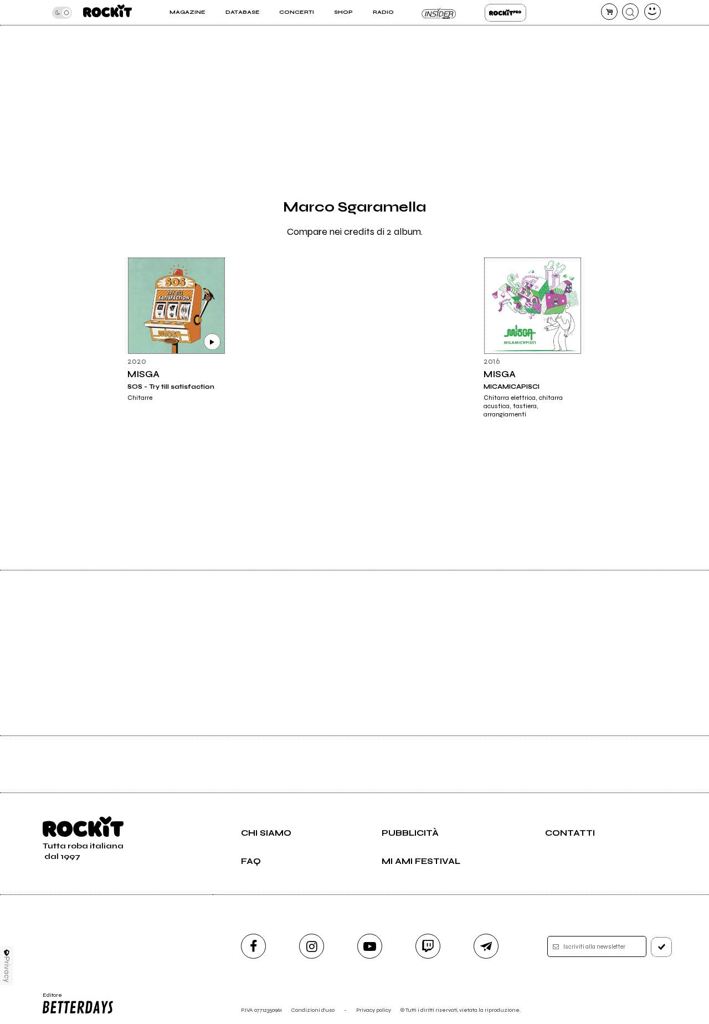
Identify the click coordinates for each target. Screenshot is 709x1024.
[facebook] (253, 946)
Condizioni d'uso (313, 1009)
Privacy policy (373, 1009)
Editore (48, 998)
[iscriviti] (661, 947)
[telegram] (486, 946)
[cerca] (630, 11)
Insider (439, 12)
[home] (107, 12)
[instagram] (311, 946)
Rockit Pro (505, 13)
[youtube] (369, 946)
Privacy (7, 969)
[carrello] (609, 11)
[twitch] (427, 946)
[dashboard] (652, 11)
